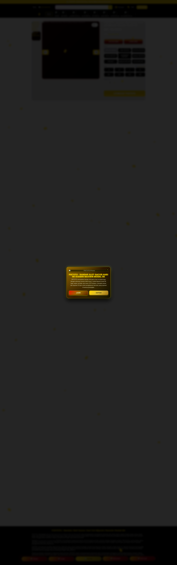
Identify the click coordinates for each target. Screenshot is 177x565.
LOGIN (78, 293)
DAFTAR (98, 293)
